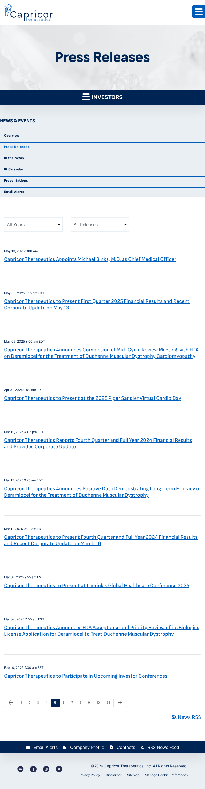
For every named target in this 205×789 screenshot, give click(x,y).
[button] (198, 11)
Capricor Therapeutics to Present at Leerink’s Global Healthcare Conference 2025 (96, 585)
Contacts (126, 747)
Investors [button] (106, 97)
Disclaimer (113, 775)
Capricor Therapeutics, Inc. (128, 766)
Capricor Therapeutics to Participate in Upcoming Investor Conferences (85, 676)
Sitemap (133, 775)
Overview (12, 135)
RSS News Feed (163, 747)
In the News (14, 158)
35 (109, 702)
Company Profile (87, 747)
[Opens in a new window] (20, 769)
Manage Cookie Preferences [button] (166, 775)
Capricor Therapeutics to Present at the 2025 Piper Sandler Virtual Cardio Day (92, 398)
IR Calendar (13, 169)
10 (99, 702)
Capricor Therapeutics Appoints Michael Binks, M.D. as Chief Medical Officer (90, 259)
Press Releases (17, 147)
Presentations (16, 180)
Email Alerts (14, 191)
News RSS (186, 717)
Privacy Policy (89, 775)
